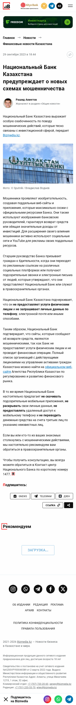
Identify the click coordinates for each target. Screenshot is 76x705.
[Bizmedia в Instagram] (47, 699)
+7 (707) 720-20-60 (38, 684)
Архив (29, 610)
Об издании (21, 604)
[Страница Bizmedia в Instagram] (13, 589)
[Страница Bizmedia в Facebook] (50, 589)
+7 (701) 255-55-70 (25, 687)
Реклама (57, 604)
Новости (29, 38)
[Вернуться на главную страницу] (70, 54)
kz (59, 6)
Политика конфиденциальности (38, 622)
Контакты (44, 610)
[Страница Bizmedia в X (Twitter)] (63, 589)
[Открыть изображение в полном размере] (38, 164)
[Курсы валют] (44, 6)
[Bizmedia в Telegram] (69, 699)
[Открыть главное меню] (70, 6)
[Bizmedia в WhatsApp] (58, 699)
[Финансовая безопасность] (29, 6)
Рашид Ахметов (26, 99)
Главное (9, 38)
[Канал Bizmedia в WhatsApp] (25, 589)
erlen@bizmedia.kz (47, 687)
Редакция (40, 604)
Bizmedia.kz (11, 135)
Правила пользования (38, 628)
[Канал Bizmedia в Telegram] (38, 589)
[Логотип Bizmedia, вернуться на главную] (6, 5)
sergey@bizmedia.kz (60, 684)
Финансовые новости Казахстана (27, 44)
